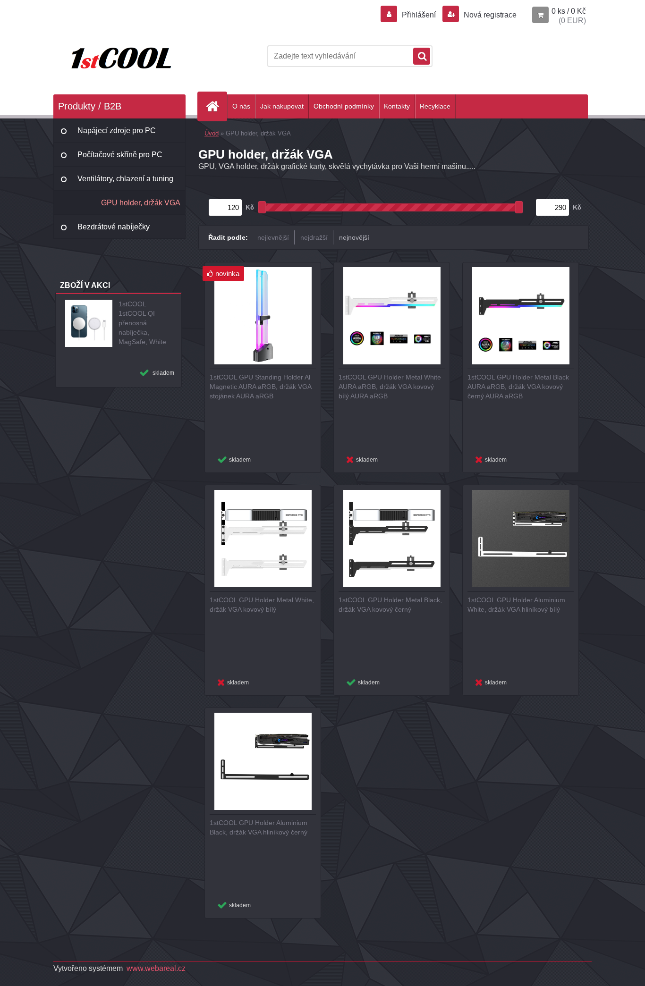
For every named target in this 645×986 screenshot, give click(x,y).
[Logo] (118, 56)
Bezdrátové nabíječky (113, 227)
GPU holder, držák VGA (140, 203)
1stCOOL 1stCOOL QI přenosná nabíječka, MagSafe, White (142, 323)
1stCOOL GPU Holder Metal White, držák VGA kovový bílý (262, 604)
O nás (241, 106)
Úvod (211, 133)
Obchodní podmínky (344, 106)
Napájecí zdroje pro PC (116, 130)
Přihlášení (419, 15)
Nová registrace (489, 15)
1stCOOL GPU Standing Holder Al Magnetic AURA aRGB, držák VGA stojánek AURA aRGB (260, 386)
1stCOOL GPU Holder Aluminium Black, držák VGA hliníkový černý (258, 827)
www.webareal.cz (156, 968)
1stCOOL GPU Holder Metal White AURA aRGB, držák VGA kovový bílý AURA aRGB (390, 386)
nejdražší (314, 237)
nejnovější (354, 237)
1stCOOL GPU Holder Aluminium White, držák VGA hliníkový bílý (516, 604)
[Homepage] (216, 106)
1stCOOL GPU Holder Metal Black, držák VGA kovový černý (390, 604)
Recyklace (435, 106)
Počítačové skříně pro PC (119, 155)
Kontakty (397, 106)
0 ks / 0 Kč (569, 11)
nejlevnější (273, 237)
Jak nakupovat (282, 106)
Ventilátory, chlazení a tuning (125, 179)
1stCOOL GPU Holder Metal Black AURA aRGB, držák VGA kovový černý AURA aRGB (518, 386)
